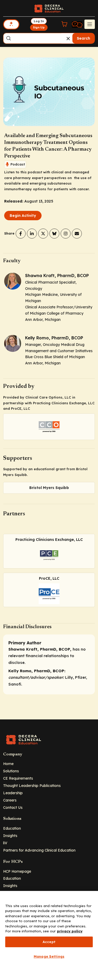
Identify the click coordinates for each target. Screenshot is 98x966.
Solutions (11, 771)
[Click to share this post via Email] (77, 234)
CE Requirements (18, 778)
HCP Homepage (17, 871)
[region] (49, 928)
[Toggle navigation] (89, 24)
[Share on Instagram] (66, 234)
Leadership (13, 793)
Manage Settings (49, 956)
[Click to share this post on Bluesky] (54, 234)
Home (8, 763)
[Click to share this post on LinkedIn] (32, 234)
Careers (9, 800)
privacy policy (70, 931)
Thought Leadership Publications (32, 785)
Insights (10, 835)
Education (12, 828)
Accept (49, 942)
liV (5, 843)
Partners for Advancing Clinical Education (39, 850)
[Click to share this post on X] (43, 234)
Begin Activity (23, 215)
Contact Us (12, 807)
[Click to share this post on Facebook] (21, 234)
